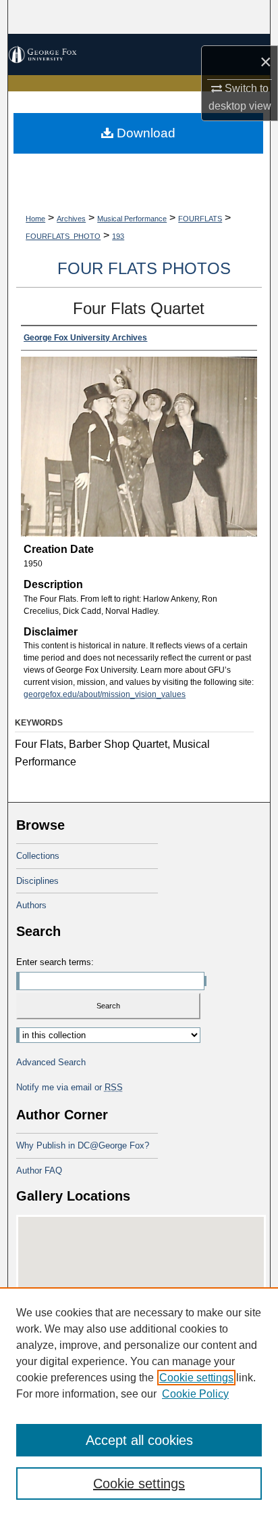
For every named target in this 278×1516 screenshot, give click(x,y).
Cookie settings (196, 1377)
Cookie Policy (195, 1394)
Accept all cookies (139, 1440)
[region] (139, 1401)
